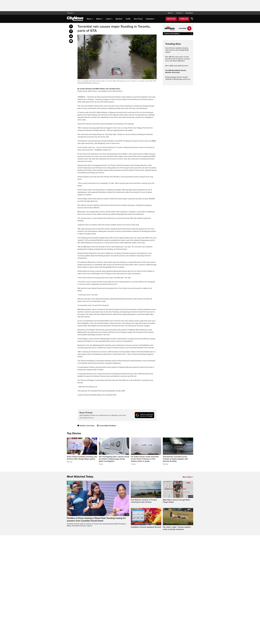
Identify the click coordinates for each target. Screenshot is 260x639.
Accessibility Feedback (107, 426)
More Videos (187, 477)
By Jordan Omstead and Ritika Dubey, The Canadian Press (98, 89)
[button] (170, 13)
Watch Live (171, 19)
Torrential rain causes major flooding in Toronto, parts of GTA (113, 29)
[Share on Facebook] (71, 31)
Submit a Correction (87, 426)
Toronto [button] (69, 13)
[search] (192, 18)
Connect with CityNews (171, 33)
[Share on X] (71, 26)
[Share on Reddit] (71, 36)
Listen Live (184, 19)
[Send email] (71, 41)
